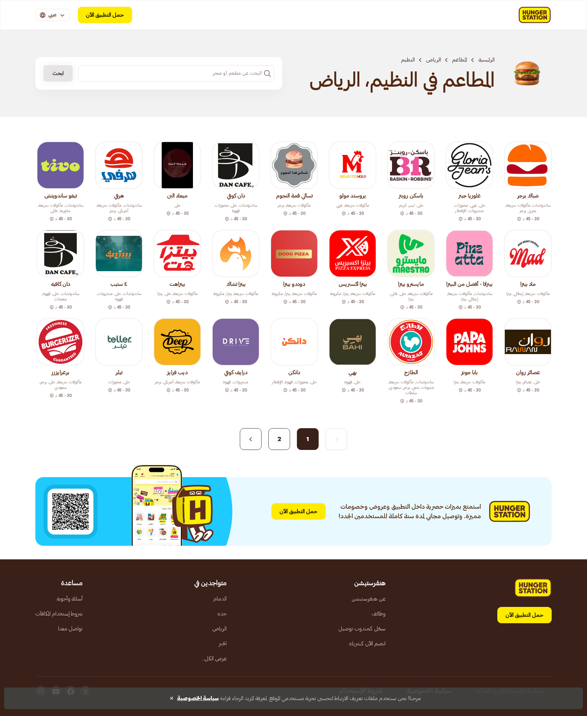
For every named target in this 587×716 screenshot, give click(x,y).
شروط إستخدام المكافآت (59, 613)
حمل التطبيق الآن (105, 15)
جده (222, 613)
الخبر (223, 643)
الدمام (220, 598)
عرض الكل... (214, 658)
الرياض (433, 60)
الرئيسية (486, 60)
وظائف (379, 613)
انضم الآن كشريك (367, 643)
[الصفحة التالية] (251, 439)
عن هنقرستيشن (369, 598)
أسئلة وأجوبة (70, 598)
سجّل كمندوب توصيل (362, 628)
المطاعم (459, 60)
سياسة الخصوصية (198, 698)
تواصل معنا (70, 628)
